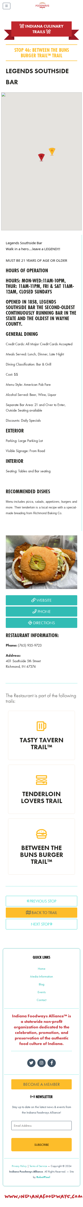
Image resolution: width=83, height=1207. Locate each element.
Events (42, 992)
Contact (41, 1000)
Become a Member (41, 1084)
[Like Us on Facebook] (41, 1063)
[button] (41, 157)
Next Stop (40, 924)
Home (41, 968)
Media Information (41, 976)
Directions (43, 622)
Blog (41, 984)
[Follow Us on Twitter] (31, 1063)
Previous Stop (42, 901)
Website (44, 600)
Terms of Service (38, 1166)
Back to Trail (44, 912)
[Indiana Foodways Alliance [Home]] (47, 9)
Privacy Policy (19, 1166)
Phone (44, 611)
